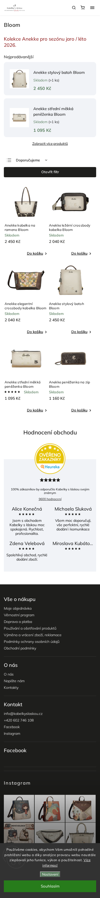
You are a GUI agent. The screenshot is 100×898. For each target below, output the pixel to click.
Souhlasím (50, 886)
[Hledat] (74, 7)
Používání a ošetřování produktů (30, 628)
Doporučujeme (28, 160)
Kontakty (11, 687)
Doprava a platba (18, 621)
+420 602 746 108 (19, 720)
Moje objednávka (18, 608)
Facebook (12, 727)
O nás (9, 674)
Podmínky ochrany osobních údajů (31, 641)
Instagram (12, 733)
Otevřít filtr (50, 172)
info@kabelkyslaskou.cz (23, 713)
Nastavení (50, 874)
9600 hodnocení (50, 499)
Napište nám (14, 681)
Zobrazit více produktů (50, 143)
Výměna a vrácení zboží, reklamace (33, 635)
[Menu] (92, 8)
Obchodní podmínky (20, 648)
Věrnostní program (19, 615)
